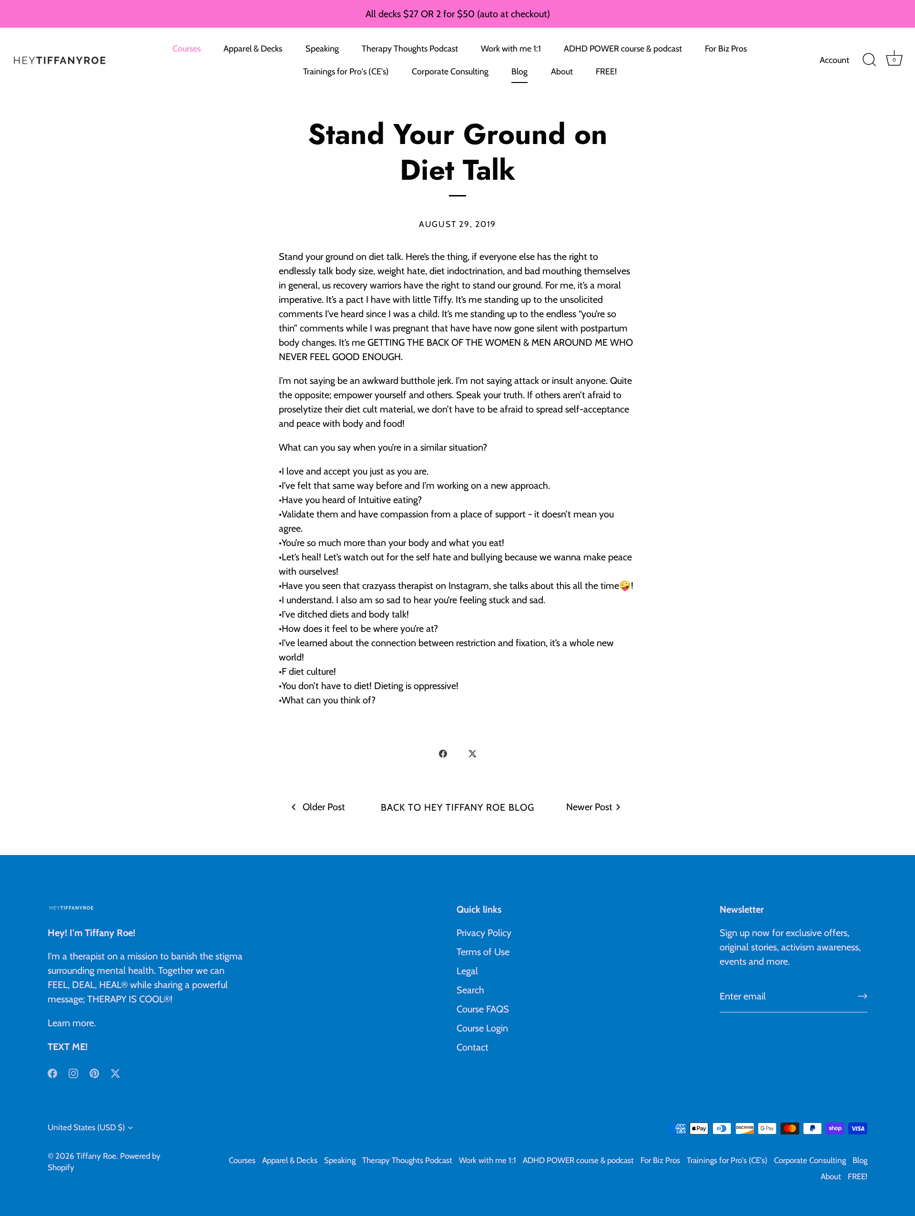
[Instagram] (73, 1072)
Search (470, 990)
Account (834, 60)
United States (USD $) (86, 1127)
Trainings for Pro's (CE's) (346, 71)
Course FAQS (483, 1009)
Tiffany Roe (96, 1156)
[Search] (869, 60)
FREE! (606, 71)
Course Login (482, 1028)
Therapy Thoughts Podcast (410, 48)
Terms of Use (483, 952)
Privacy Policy (484, 932)
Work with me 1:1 (511, 48)
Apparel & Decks (253, 48)
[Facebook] (52, 1072)
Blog (519, 71)
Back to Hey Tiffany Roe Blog (457, 807)
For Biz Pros (726, 48)
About (562, 71)
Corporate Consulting (450, 71)
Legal (467, 971)
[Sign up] (862, 996)
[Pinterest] (94, 1072)
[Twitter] (115, 1072)
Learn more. (72, 1023)
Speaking (322, 48)
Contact (472, 1047)
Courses (187, 48)
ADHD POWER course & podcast (623, 48)
